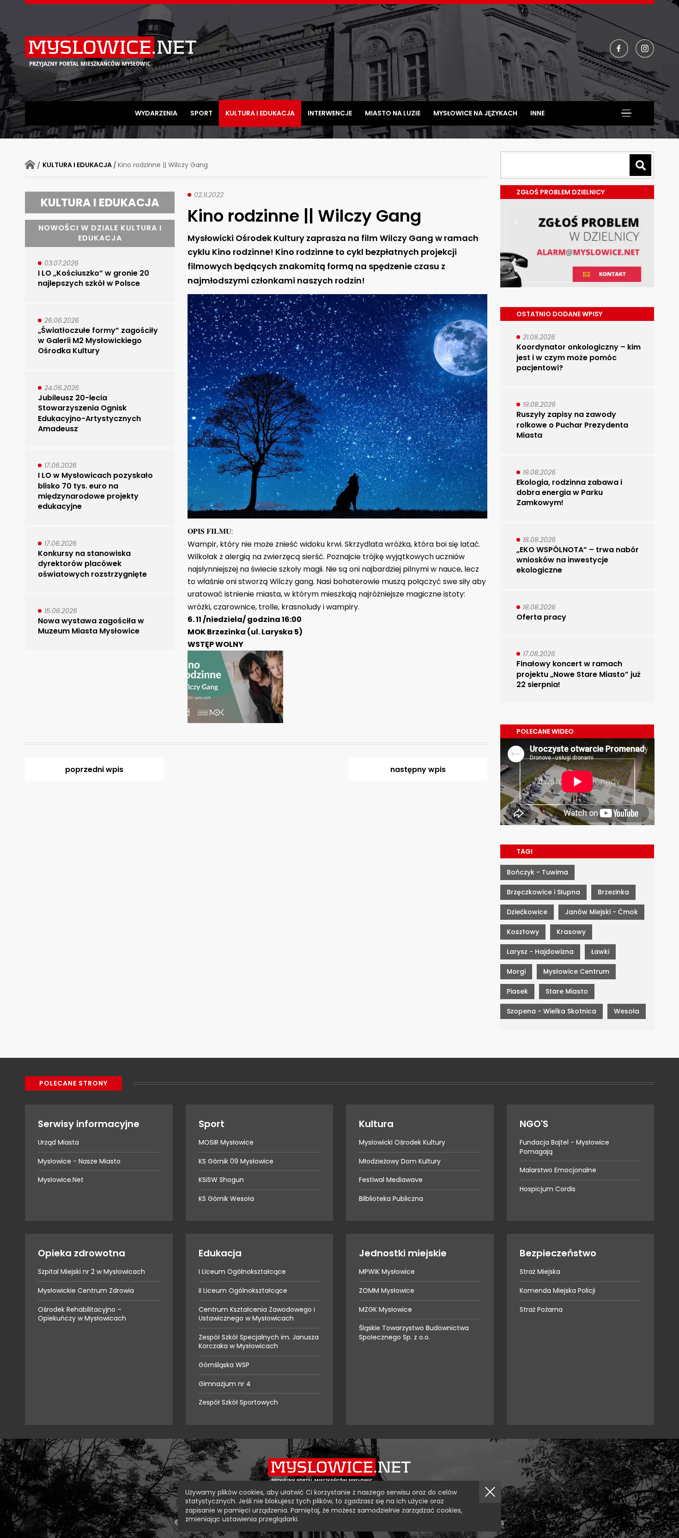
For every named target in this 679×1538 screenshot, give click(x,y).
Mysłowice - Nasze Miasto (79, 1161)
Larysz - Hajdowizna (540, 951)
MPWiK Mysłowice (387, 1271)
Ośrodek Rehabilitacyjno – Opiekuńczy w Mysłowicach (82, 1314)
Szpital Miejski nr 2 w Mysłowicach (91, 1271)
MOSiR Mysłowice (226, 1142)
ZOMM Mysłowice (386, 1290)
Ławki (600, 951)
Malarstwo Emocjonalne (558, 1170)
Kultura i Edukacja (260, 113)
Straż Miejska (540, 1271)
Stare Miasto (567, 991)
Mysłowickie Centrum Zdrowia (86, 1290)
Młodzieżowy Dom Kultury (400, 1161)
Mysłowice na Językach (475, 113)
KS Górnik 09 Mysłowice (236, 1161)
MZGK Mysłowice (385, 1309)
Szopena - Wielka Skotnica (551, 1011)
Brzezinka (613, 892)
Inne (537, 113)
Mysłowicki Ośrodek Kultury (402, 1142)
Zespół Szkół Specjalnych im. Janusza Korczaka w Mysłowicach (259, 1342)
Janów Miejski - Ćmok (601, 912)
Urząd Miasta (58, 1142)
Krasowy (571, 931)
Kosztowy (523, 931)
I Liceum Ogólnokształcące (242, 1271)
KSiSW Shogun (221, 1179)
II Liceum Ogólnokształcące (243, 1290)
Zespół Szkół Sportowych (238, 1402)
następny (418, 769)
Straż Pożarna (541, 1309)
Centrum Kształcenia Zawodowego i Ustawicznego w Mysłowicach (257, 1314)
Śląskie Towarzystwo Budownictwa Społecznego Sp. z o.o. (414, 1332)
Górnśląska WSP (224, 1364)
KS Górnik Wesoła (226, 1198)
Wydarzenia (156, 113)
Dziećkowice (527, 912)
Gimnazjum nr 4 (225, 1383)
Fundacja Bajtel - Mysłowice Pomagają (564, 1147)
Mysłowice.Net (61, 1179)
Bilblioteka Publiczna (391, 1198)
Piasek (517, 991)
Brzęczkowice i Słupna (543, 892)
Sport (201, 113)
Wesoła (626, 1011)
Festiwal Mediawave (391, 1179)
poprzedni (94, 769)
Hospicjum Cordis (548, 1189)
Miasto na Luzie (392, 113)
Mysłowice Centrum (576, 971)
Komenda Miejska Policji (557, 1290)
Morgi (516, 971)
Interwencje (330, 113)
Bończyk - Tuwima (537, 872)
